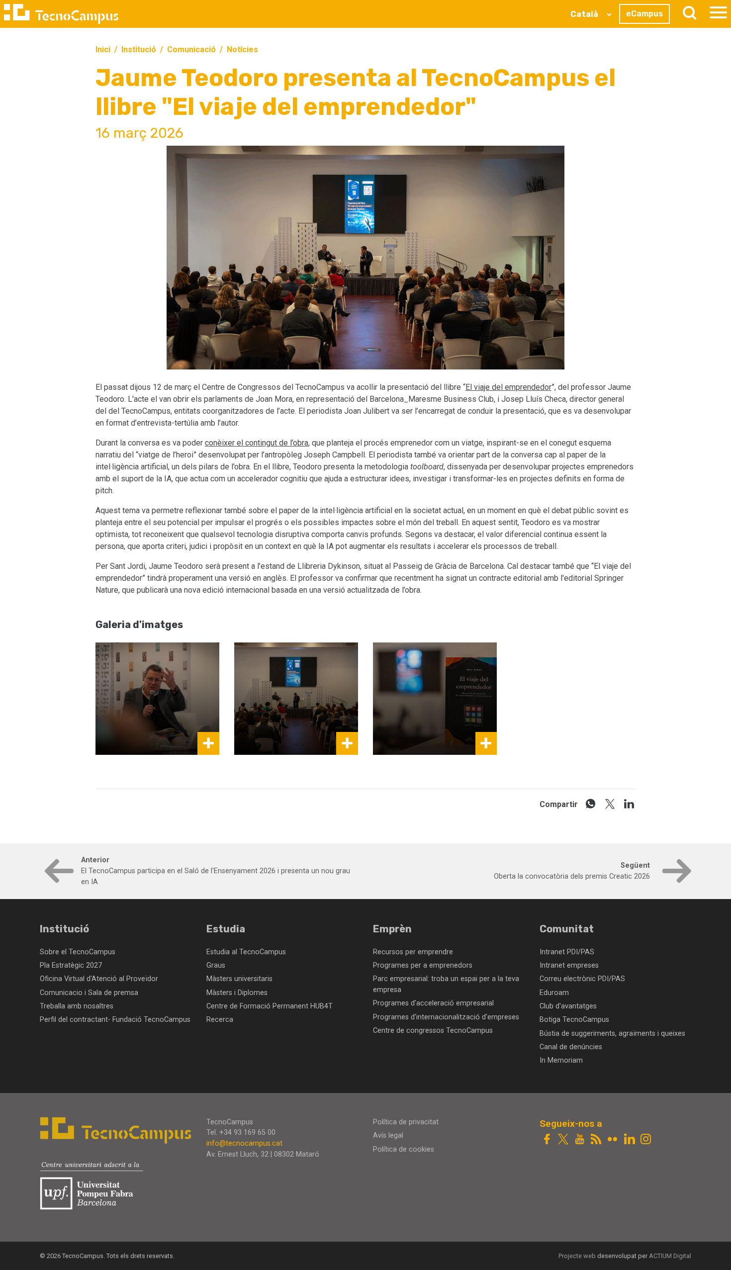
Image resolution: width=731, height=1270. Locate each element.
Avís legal (388, 1135)
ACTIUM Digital (670, 1256)
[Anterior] (56, 876)
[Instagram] (646, 1140)
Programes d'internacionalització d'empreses (446, 1017)
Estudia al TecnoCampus (246, 952)
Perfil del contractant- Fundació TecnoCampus (115, 1019)
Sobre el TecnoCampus (77, 952)
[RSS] (596, 1140)
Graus (215, 965)
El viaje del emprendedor (508, 387)
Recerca (219, 1019)
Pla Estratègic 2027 (71, 965)
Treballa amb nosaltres (76, 1006)
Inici (102, 49)
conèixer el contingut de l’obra (256, 443)
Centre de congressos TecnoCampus (433, 1030)
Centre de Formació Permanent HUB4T (269, 1006)
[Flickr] (612, 1140)
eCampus (644, 13)
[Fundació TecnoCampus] (61, 14)
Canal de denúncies (571, 1047)
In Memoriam (561, 1060)
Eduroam (554, 993)
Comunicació (191, 49)
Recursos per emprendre (413, 952)
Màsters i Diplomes (237, 993)
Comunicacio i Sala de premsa (89, 993)
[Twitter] (563, 1140)
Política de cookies (403, 1149)
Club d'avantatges (568, 1006)
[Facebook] (547, 1140)
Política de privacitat (406, 1122)
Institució (138, 49)
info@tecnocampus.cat (244, 1143)
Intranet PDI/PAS (567, 952)
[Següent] (674, 876)
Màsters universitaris (239, 979)
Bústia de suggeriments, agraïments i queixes (612, 1033)
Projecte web (577, 1256)
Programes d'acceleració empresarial (433, 1003)
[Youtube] (579, 1140)
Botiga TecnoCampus (574, 1019)
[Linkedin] (629, 1140)
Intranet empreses (569, 965)
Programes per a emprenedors (422, 965)
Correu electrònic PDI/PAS (582, 979)
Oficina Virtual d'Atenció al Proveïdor (99, 979)
